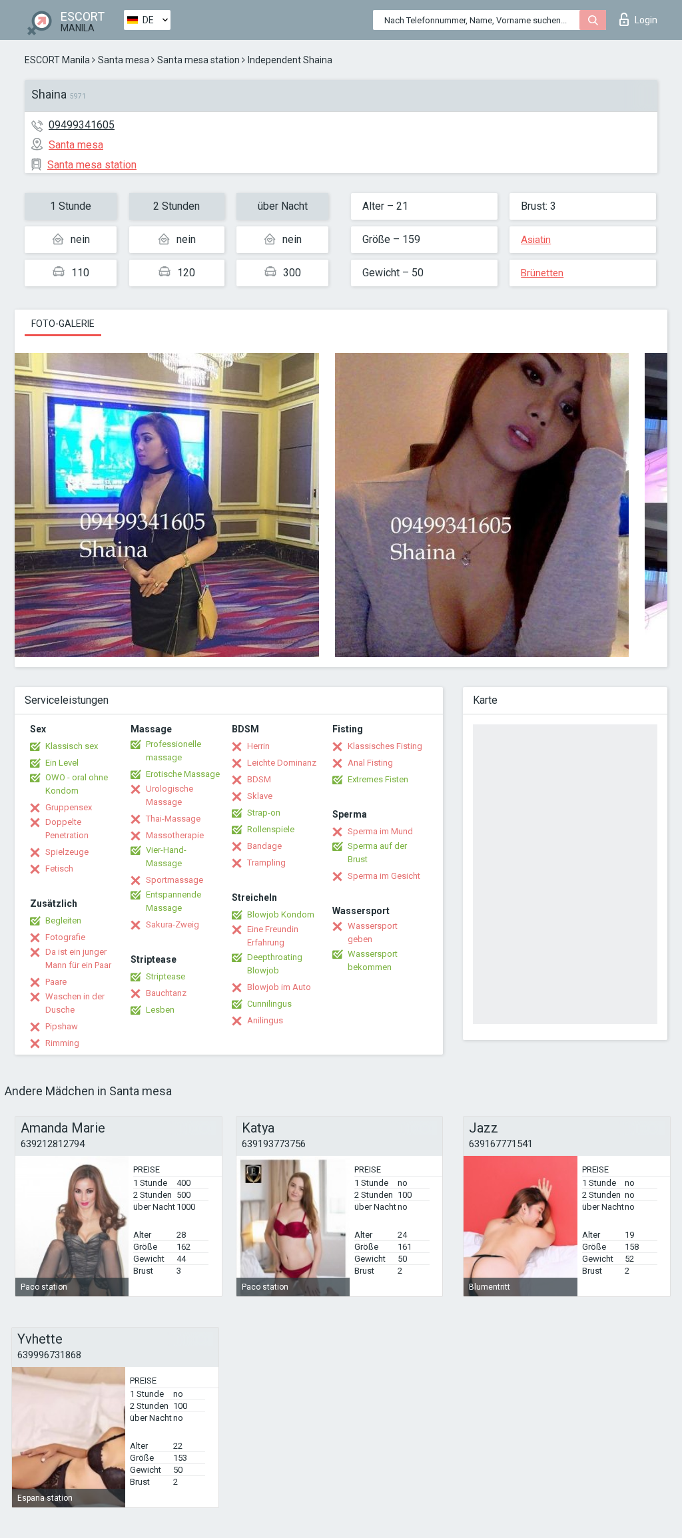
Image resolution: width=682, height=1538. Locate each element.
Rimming (62, 1043)
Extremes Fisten (378, 779)
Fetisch (59, 869)
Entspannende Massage (173, 901)
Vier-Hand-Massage (166, 856)
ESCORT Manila (57, 60)
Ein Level (62, 763)
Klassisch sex (71, 746)
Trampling (266, 863)
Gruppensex (68, 807)
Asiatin (536, 240)
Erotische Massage (183, 774)
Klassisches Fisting (385, 746)
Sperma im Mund (380, 831)
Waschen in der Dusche (75, 1003)
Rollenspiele (270, 829)
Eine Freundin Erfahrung (272, 935)
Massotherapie (175, 835)
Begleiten (63, 920)
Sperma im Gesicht (384, 876)
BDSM (259, 779)
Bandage (264, 846)
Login (646, 20)
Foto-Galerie (63, 323)
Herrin (258, 746)
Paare (56, 982)
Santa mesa (123, 60)
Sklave (259, 796)
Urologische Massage (169, 795)
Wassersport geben (373, 932)
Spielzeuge (67, 852)
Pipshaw (61, 1026)
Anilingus (265, 1020)
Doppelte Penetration (67, 828)
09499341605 (82, 125)
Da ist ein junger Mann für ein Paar (78, 958)
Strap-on (263, 813)
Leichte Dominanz (281, 763)
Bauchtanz (166, 993)
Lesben (160, 1010)
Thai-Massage (173, 819)
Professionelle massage (173, 750)
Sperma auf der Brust (377, 852)
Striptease (165, 976)
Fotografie (65, 937)
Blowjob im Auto (279, 987)
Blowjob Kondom (280, 914)
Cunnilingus (269, 1004)
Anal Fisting (370, 763)
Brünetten (542, 273)
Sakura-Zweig (172, 924)
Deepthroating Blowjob (274, 963)
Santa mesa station (198, 60)
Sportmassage (174, 880)
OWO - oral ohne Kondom (76, 784)
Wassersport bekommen (373, 960)
